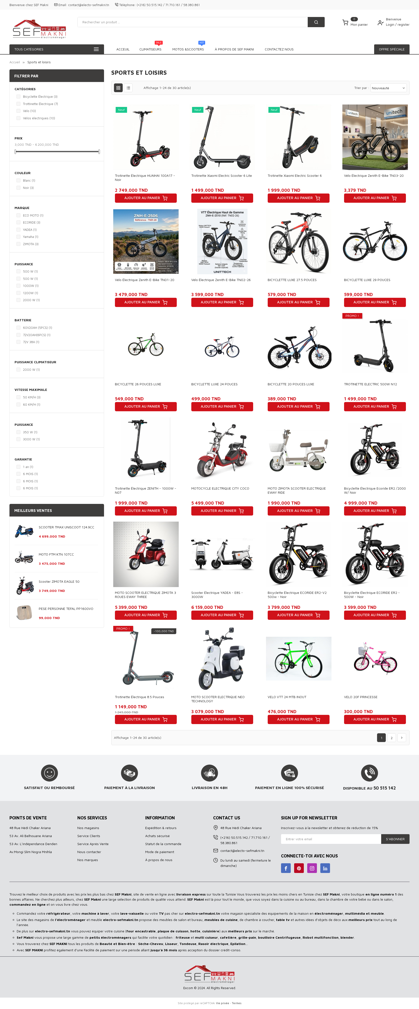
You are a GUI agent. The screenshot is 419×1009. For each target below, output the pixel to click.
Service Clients (88, 836)
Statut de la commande (163, 844)
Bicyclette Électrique (40, 96)
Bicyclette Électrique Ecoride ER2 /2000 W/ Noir (375, 490)
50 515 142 (384, 788)
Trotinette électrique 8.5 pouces (139, 697)
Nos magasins (88, 828)
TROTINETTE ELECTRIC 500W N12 (370, 384)
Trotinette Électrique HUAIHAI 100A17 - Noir (145, 177)
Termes (237, 1003)
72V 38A (31, 342)
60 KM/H (31, 404)
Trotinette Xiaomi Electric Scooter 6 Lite (221, 175)
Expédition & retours (161, 828)
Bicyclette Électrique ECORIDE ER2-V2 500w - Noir (297, 594)
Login (390, 24)
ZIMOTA (31, 244)
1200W (30, 293)
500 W (30, 271)
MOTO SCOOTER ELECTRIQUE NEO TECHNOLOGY (218, 699)
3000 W (31, 439)
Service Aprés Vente (93, 844)
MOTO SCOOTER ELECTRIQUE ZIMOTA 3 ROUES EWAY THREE (145, 594)
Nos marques (87, 860)
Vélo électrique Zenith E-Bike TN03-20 (374, 175)
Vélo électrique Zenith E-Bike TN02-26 (221, 280)
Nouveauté (380, 88)
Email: (62, 5)
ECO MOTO (33, 215)
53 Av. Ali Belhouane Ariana (30, 836)
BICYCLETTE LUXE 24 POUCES (214, 384)
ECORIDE (31, 222)
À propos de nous (158, 860)
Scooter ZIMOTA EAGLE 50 (59, 581)
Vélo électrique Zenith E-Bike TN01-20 (144, 280)
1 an (28, 467)
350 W (30, 432)
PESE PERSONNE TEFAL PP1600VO (66, 608)
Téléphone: (127, 5)
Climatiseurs (150, 47)
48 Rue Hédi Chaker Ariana (30, 828)
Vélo (29, 111)
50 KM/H (31, 397)
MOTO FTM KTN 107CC (56, 554)
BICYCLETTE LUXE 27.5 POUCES (292, 280)
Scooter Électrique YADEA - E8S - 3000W (217, 594)
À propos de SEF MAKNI (234, 49)
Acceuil (122, 49)
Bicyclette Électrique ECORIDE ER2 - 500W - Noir (372, 594)
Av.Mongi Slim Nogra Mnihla (30, 852)
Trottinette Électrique (40, 104)
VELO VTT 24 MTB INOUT (287, 697)
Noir (28, 188)
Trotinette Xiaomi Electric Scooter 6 (295, 175)
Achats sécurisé (157, 836)
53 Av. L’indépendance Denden (33, 844)
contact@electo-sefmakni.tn (88, 5)
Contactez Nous (279, 49)
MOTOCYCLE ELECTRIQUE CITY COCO (220, 488)
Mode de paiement (159, 852)
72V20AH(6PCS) (36, 335)
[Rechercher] (316, 22)
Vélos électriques (39, 118)
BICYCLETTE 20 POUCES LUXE (291, 384)
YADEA (30, 230)
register (404, 24)
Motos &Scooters (188, 47)
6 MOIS (30, 474)
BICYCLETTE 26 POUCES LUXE (138, 384)
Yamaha (30, 237)
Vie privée (222, 1003)
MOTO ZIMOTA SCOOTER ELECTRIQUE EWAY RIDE (297, 490)
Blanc (29, 180)
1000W (31, 286)
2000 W (31, 300)
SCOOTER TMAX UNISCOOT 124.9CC (66, 527)
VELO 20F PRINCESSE (361, 697)
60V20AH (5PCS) (37, 328)
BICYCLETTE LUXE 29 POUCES (367, 280)
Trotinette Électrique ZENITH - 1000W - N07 (145, 490)
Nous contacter (89, 852)
